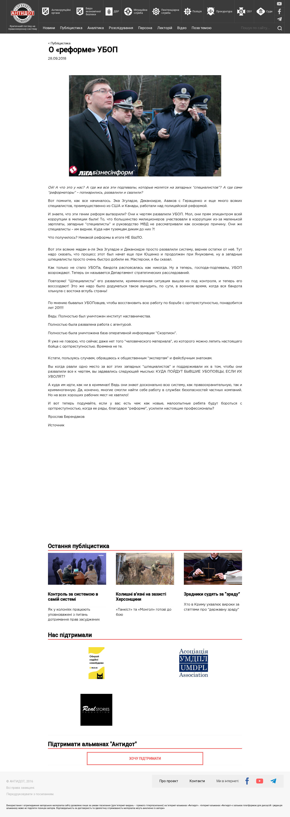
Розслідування (121, 28)
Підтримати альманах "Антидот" (92, 744)
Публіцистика (71, 28)
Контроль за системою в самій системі (73, 597)
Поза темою (201, 28)
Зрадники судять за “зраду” (212, 594)
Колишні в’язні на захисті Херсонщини (141, 597)
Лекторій (164, 28)
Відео (182, 28)
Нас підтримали (70, 635)
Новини (49, 28)
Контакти (197, 781)
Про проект (168, 781)
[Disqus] (145, 484)
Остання (78, 546)
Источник (56, 425)
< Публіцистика (59, 43)
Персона (145, 28)
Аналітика (95, 28)
